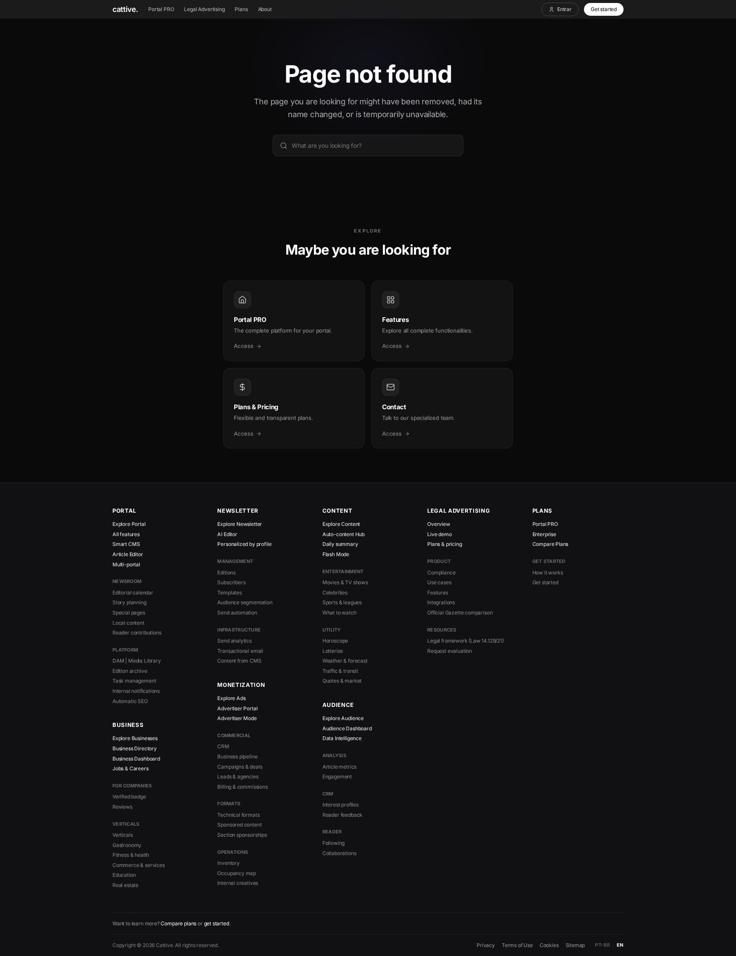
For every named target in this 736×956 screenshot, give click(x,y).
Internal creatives (237, 883)
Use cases (439, 582)
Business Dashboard (136, 758)
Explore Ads (231, 698)
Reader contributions (136, 632)
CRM (223, 746)
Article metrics (339, 767)
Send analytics (234, 640)
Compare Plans (550, 544)
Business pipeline (237, 756)
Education (123, 875)
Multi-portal (126, 564)
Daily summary (340, 544)
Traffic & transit (340, 671)
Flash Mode (335, 554)
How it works (547, 572)
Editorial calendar (132, 592)
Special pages (128, 612)
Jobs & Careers (130, 768)
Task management (134, 681)
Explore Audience (343, 718)
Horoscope (335, 640)
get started (216, 923)
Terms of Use (517, 945)
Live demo (439, 534)
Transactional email (240, 651)
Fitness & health (130, 855)
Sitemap (575, 945)
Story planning (129, 602)
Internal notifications (136, 691)
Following (333, 843)
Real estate (125, 885)
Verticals (122, 835)
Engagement (337, 776)
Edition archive (129, 671)
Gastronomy (126, 845)
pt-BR (602, 945)
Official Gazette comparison (459, 612)
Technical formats (238, 815)
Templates (229, 592)
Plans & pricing (444, 544)
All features (126, 534)
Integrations (441, 602)
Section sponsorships (242, 835)
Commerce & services (138, 865)
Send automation (237, 612)
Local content (128, 623)
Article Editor (127, 554)
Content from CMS (239, 660)
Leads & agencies (237, 776)
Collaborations (339, 853)
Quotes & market (342, 681)
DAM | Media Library (136, 660)
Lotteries (332, 651)
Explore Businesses (135, 738)
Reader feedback (342, 815)
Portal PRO (161, 9)
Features (437, 592)
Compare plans (178, 923)
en (620, 945)
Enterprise (544, 534)
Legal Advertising (204, 9)
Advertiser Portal (237, 708)
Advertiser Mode (236, 718)
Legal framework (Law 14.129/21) (465, 640)
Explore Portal (129, 524)
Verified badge (129, 796)
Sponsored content (239, 824)
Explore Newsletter (239, 524)
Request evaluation (449, 651)
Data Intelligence (342, 738)
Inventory (228, 863)
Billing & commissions (242, 787)
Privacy (486, 945)
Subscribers (231, 582)
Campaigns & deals (239, 767)
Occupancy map (236, 873)
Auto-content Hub (343, 534)
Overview (438, 524)
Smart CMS (126, 544)
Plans (241, 9)
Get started (604, 9)
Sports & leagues (342, 602)
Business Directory (134, 748)
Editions (226, 572)
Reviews (122, 807)
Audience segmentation (244, 602)
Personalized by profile (244, 544)
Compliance (441, 572)
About (265, 9)
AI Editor (227, 534)
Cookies (549, 945)
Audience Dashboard (347, 728)
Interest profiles (340, 804)
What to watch (339, 612)
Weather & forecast (345, 660)
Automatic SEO (130, 701)
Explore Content (341, 524)
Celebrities (335, 592)
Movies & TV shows (345, 582)
